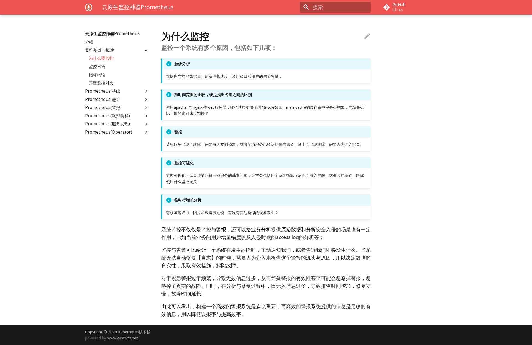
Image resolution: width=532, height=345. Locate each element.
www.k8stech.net (122, 338)
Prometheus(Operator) (108, 132)
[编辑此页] (367, 36)
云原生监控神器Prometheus (112, 34)
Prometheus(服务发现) (107, 124)
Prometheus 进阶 (102, 99)
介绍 (89, 42)
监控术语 (97, 66)
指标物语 (97, 74)
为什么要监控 (101, 58)
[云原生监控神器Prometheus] (89, 7)
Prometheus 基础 (102, 91)
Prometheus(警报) (103, 107)
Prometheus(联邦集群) (107, 116)
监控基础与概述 (99, 50)
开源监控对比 (101, 83)
